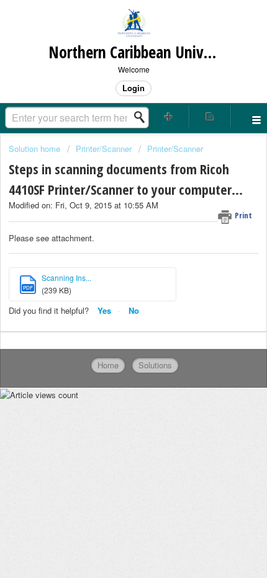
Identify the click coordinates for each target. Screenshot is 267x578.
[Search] (143, 117)
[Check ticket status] (210, 116)
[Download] (110, 279)
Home (108, 365)
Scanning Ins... (66, 277)
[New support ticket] (168, 116)
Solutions (155, 365)
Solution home (36, 148)
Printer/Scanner (104, 148)
